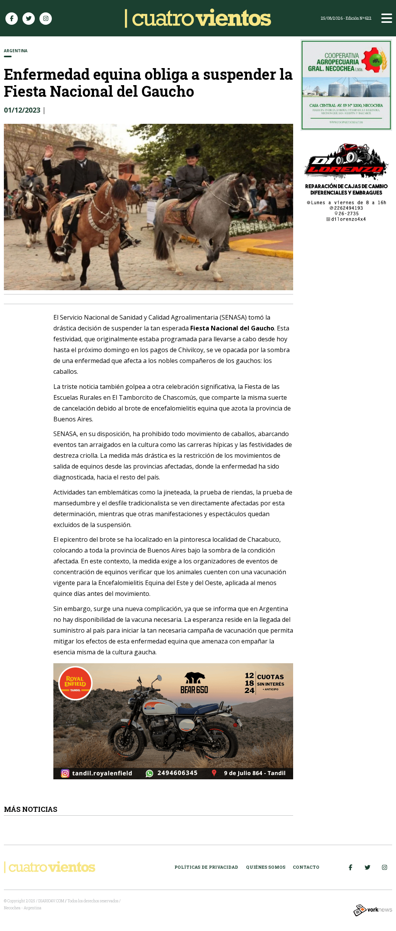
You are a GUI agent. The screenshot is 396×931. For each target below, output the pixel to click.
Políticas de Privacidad (206, 867)
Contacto (306, 867)
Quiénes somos (265, 867)
